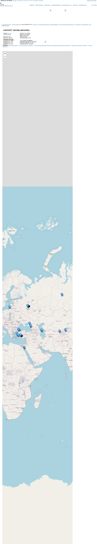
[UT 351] (34, 301)
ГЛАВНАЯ (31, 5)
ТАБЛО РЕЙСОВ (39, 5)
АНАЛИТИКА (85, 24)
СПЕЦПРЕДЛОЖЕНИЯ (43, 24)
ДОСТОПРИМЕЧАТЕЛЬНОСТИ (66, 24)
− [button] (5, 56)
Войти (88, 0)
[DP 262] (12, 300)
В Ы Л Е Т (54, 10)
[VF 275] (13, 324)
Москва (9, 34)
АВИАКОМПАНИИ (56, 5)
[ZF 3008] (27, 333)
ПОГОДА (35, 24)
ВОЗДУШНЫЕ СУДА (66, 5)
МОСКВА (2, 5)
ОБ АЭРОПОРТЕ (7, 24)
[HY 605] (41, 312)
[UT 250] (38, 326)
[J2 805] (30, 310)
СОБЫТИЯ (75, 5)
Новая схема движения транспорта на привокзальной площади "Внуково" (52, 45)
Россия (9, 33)
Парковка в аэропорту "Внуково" (79, 45)
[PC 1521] (11, 321)
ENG (95, 5)
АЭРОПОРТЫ (47, 5)
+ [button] (5, 53)
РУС (93, 5)
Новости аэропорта (13, 45)
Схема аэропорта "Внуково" (26, 45)
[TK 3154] (14, 332)
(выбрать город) (9, 5)
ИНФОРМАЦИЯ (82, 5)
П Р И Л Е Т (69, 10)
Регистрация (93, 0)
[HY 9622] (36, 312)
